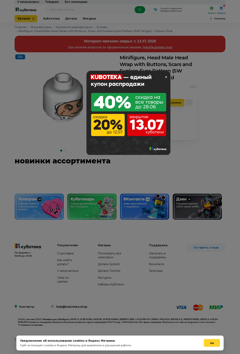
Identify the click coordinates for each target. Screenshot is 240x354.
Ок (212, 343)
